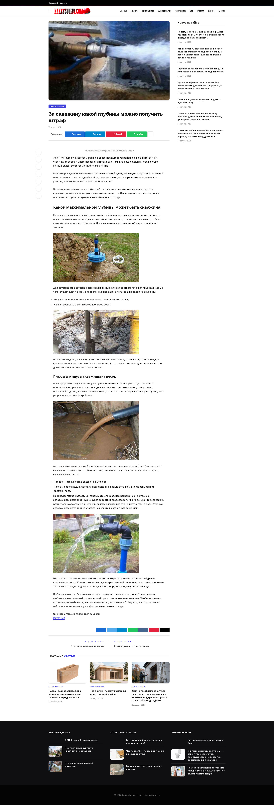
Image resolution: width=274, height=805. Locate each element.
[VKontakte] (38, 174)
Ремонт (134, 11)
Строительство (148, 11)
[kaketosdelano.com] (83, 11)
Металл (200, 11)
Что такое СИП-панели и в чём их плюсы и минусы (145, 752)
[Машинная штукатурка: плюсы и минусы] (117, 769)
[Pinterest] (38, 166)
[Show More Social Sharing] (150, 134)
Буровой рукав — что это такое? (131, 646)
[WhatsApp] (38, 188)
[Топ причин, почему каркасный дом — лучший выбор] (109, 672)
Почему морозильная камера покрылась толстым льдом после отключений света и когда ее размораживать (201, 34)
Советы (222, 11)
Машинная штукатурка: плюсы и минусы (144, 767)
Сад (191, 11)
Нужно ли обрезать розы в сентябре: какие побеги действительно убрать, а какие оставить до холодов (200, 85)
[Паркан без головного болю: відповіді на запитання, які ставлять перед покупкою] (67, 672)
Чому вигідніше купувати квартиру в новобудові (79, 749)
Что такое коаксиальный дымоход (79, 764)
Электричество (164, 11)
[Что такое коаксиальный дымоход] (55, 766)
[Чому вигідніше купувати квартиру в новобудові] (55, 751)
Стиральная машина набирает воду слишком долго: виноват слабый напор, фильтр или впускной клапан (200, 116)
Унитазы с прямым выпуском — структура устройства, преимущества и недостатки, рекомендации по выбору (205, 755)
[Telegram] (38, 181)
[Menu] (50, 11)
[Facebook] (38, 152)
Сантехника (180, 11)
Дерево (211, 11)
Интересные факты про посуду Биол (205, 741)
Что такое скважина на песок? (87, 646)
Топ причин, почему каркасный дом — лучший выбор (108, 692)
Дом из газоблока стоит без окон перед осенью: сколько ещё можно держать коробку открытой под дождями (149, 695)
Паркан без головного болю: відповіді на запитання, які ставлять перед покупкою (65, 694)
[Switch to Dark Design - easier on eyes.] (220, 11)
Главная (123, 11)
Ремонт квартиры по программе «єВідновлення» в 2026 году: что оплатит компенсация (206, 770)
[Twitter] (38, 159)
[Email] (38, 196)
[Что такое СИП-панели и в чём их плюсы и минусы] (117, 754)
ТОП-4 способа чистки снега (81, 740)
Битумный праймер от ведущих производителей (144, 741)
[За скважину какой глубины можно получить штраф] (109, 60)
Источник (59, 617)
